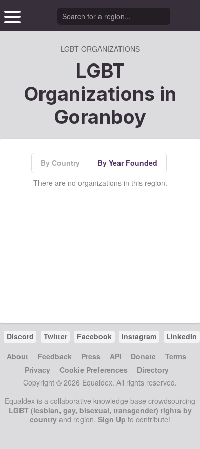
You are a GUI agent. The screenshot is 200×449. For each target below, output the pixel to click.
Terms (175, 356)
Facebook (94, 336)
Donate (143, 356)
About (17, 356)
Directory (153, 370)
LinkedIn (181, 336)
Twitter (55, 336)
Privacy (37, 370)
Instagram (139, 336)
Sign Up (112, 419)
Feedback (54, 356)
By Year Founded (127, 163)
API (116, 356)
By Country (60, 163)
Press (91, 356)
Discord (20, 336)
